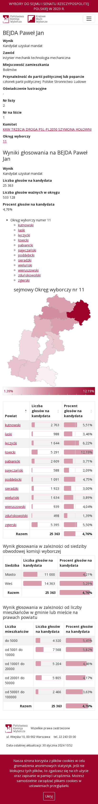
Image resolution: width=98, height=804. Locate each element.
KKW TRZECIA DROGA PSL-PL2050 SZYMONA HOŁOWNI (47, 129)
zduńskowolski (29, 275)
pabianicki (25, 245)
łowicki (23, 240)
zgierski (23, 280)
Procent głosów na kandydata (73, 411)
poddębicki (26, 255)
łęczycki (24, 235)
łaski (21, 230)
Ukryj (49, 796)
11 (5, 141)
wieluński (25, 265)
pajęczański (27, 250)
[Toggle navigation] (89, 18)
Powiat (11, 416)
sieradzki (24, 260)
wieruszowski (28, 270)
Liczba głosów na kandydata (41, 411)
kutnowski (26, 225)
